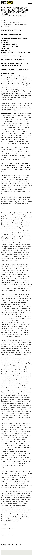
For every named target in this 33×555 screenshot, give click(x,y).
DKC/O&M (7, 2)
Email (20, 544)
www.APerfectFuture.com (8, 529)
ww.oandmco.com (7, 531)
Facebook (12, 544)
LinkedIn (16, 544)
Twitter (9, 544)
